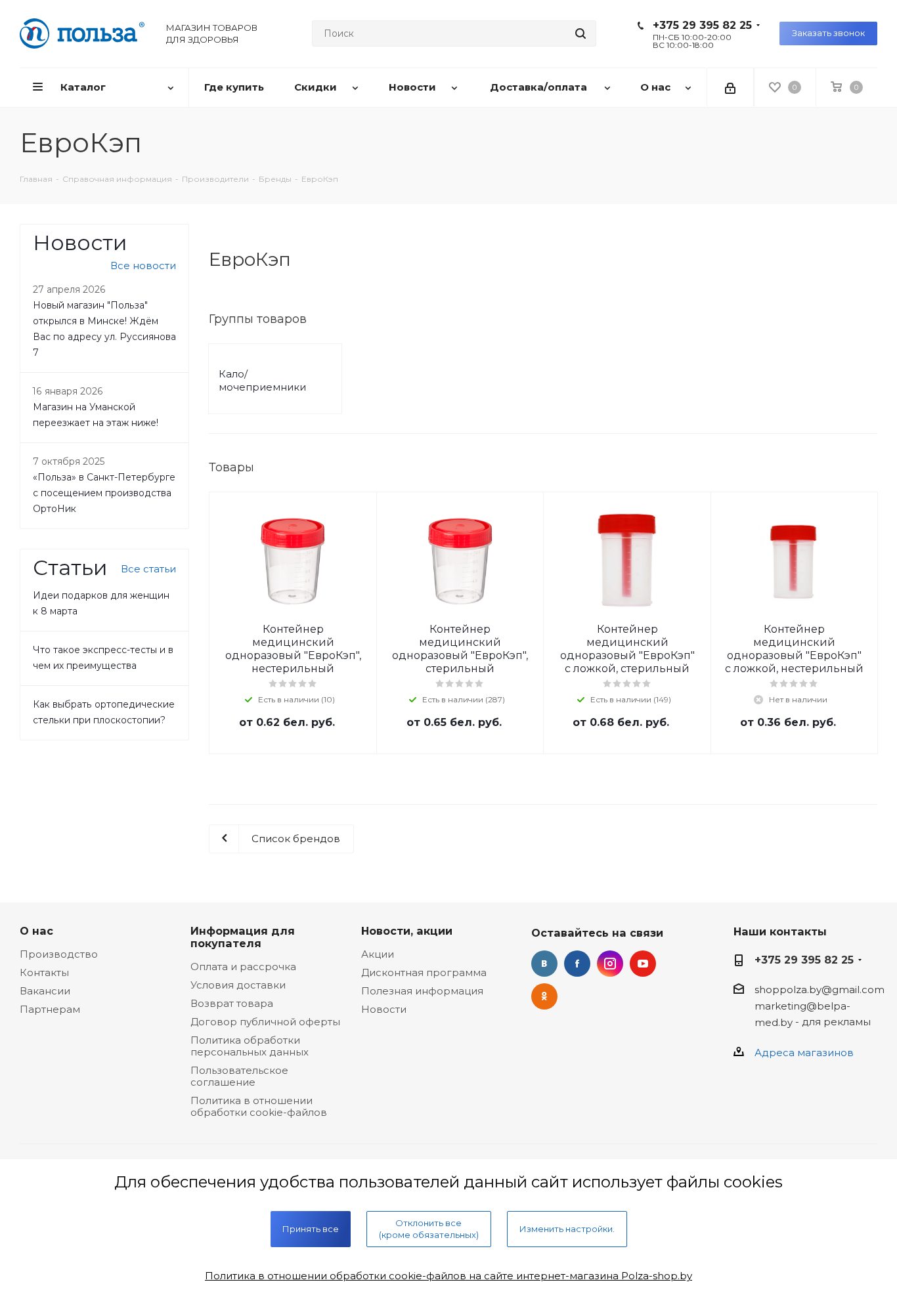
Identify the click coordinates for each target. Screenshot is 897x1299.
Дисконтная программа (424, 972)
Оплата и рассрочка (243, 966)
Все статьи (148, 569)
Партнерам (50, 1009)
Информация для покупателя (242, 937)
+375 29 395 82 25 (702, 25)
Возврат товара (231, 1003)
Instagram (610, 963)
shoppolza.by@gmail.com (820, 989)
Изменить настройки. (567, 1229)
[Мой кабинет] (730, 87)
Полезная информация (422, 991)
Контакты (44, 972)
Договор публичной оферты (265, 1021)
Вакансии (45, 991)
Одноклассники (544, 996)
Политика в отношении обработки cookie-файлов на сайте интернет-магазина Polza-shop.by (448, 1275)
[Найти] (580, 33)
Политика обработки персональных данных (249, 1046)
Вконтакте (544, 963)
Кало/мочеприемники (262, 380)
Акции (377, 954)
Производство (59, 954)
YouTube (643, 963)
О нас (36, 930)
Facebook (577, 963)
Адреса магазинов (804, 1052)
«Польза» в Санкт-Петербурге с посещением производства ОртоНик (104, 493)
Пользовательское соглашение (239, 1076)
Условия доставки (238, 985)
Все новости (143, 265)
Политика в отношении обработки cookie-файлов (258, 1106)
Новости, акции (406, 930)
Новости (383, 1009)
